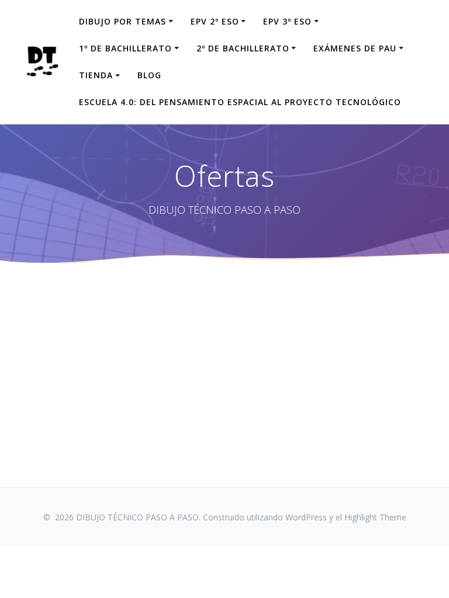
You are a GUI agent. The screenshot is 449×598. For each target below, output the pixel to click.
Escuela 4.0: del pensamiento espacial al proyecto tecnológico (240, 101)
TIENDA (96, 75)
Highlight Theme (375, 517)
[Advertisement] (224, 375)
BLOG (149, 75)
